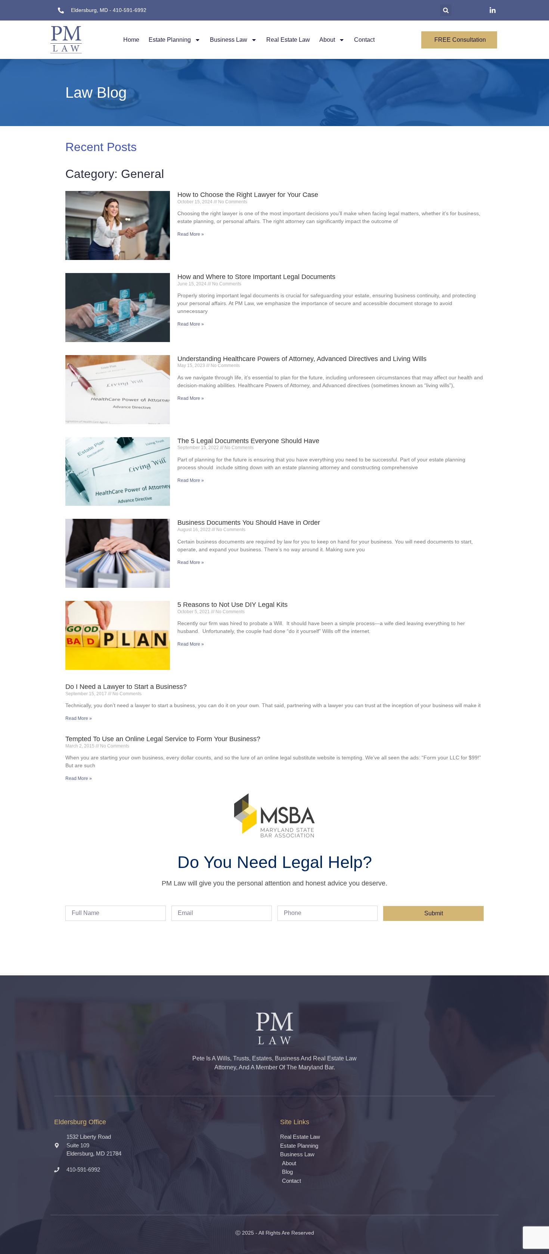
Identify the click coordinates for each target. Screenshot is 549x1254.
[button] (446, 10)
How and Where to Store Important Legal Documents (256, 276)
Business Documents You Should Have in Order (248, 522)
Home (131, 40)
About (327, 40)
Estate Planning (170, 40)
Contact (364, 40)
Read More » (190, 234)
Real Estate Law (288, 40)
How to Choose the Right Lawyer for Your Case (247, 194)
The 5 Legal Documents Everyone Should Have (248, 441)
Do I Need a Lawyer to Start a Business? (126, 686)
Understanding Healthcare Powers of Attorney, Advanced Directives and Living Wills (302, 359)
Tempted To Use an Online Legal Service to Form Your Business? (162, 739)
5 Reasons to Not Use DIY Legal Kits (232, 604)
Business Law (228, 40)
